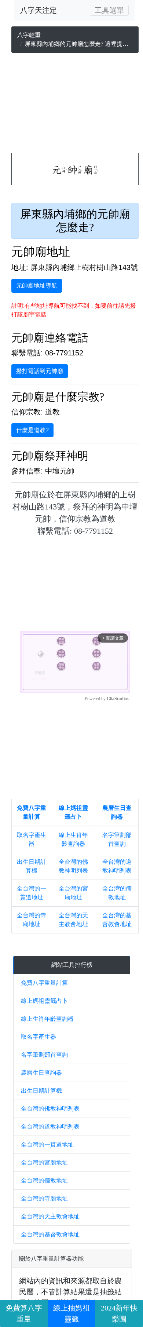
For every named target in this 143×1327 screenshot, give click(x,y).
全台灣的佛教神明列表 (50, 1108)
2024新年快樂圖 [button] (119, 1313)
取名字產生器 (38, 1037)
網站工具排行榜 (71, 965)
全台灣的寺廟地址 (44, 1198)
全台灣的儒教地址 (44, 1180)
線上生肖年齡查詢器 (47, 1019)
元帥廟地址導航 (36, 285)
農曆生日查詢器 (41, 1073)
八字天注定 (38, 10)
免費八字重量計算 (44, 983)
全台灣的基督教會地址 (50, 1234)
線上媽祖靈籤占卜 (44, 1001)
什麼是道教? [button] (32, 430)
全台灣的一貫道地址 (47, 1144)
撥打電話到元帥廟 (39, 371)
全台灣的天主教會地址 (50, 1216)
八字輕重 (29, 35)
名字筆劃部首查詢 (44, 1055)
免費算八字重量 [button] (24, 1313)
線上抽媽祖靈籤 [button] (71, 1313)
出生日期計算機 (41, 1090)
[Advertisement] (75, 104)
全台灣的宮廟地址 (44, 1162)
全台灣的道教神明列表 (50, 1126)
